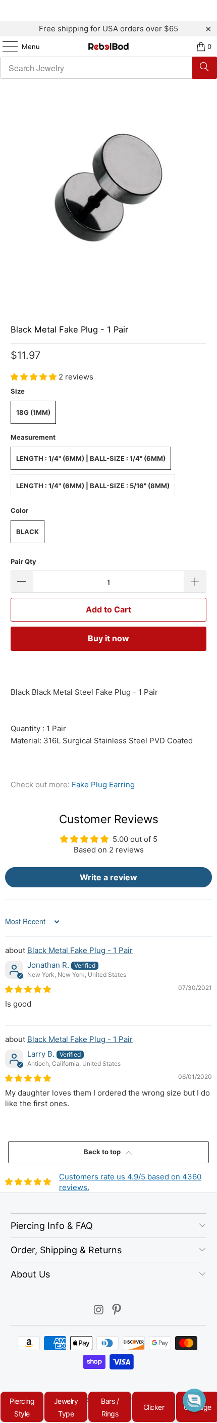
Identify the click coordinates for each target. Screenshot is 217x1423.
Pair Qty (23, 561)
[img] (28, 989)
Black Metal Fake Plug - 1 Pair (80, 950)
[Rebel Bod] (109, 46)
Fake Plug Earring (103, 784)
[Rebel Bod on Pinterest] (117, 1310)
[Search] (204, 68)
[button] (35, 377)
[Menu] (5, 46)
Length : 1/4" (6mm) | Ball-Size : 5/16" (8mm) (93, 486)
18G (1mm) (33, 412)
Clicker (154, 1407)
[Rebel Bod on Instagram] (98, 1310)
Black (27, 532)
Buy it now (108, 638)
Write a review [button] (108, 877)
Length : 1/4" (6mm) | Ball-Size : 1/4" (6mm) (91, 458)
